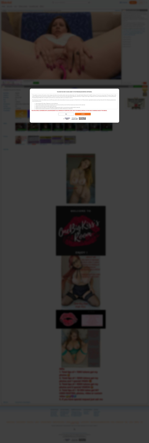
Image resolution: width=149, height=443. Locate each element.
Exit (66, 114)
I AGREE (83, 114)
